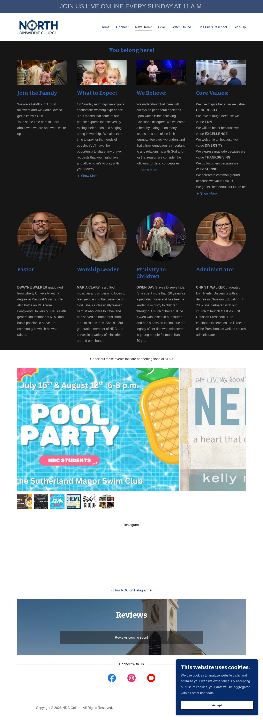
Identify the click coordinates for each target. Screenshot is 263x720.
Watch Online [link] (181, 27)
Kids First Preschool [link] (212, 27)
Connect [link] (122, 27)
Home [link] (105, 27)
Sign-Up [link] (240, 27)
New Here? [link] (143, 27)
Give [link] (161, 27)
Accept (217, 705)
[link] (38, 26)
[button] (87, 176)
